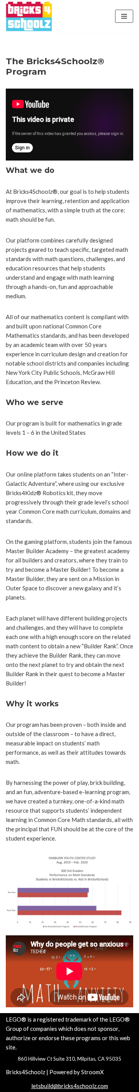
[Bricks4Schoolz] (29, 16)
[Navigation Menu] (124, 16)
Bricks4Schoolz (25, 1071)
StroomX (92, 1071)
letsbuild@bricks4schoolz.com (69, 1085)
